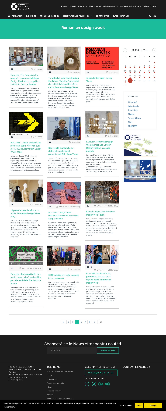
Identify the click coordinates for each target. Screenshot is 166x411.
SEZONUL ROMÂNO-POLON (74, 16)
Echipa (49, 375)
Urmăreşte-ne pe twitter (101, 373)
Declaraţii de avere (54, 391)
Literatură (132, 102)
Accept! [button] (153, 405)
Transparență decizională (129, 6)
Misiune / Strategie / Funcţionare (60, 371)
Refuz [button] (138, 405)
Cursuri (73, 6)
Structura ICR (52, 379)
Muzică (131, 114)
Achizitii (50, 395)
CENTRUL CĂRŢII (102, 16)
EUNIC (89, 16)
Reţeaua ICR (17, 16)
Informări (124, 16)
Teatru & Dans (134, 118)
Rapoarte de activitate (55, 383)
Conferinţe (133, 110)
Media (91, 6)
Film (130, 122)
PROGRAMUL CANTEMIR (49, 16)
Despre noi (81, 6)
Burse (115, 16)
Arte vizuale (133, 106)
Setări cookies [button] (125, 405)
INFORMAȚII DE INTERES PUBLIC (106, 6)
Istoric (49, 387)
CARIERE (153, 6)
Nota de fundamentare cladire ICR (60, 399)
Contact (146, 6)
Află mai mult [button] (10, 407)
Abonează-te (107, 350)
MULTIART (132, 126)
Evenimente (31, 16)
